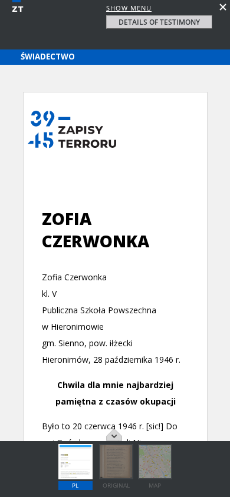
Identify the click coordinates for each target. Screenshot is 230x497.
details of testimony (159, 22)
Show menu (129, 8)
